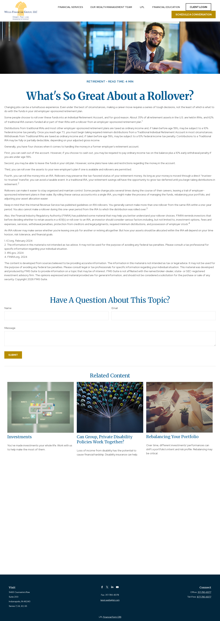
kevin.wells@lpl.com (110, 600)
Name (8, 308)
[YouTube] (117, 587)
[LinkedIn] (112, 587)
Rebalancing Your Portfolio (172, 436)
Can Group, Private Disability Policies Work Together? (105, 439)
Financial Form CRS (112, 617)
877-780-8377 (204, 596)
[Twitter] (107, 587)
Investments (19, 436)
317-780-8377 (204, 592)
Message (9, 328)
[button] (70, 7)
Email (114, 308)
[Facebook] (102, 587)
